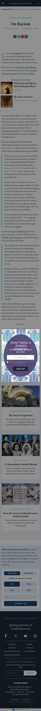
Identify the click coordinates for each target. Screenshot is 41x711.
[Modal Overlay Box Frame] (20, 355)
